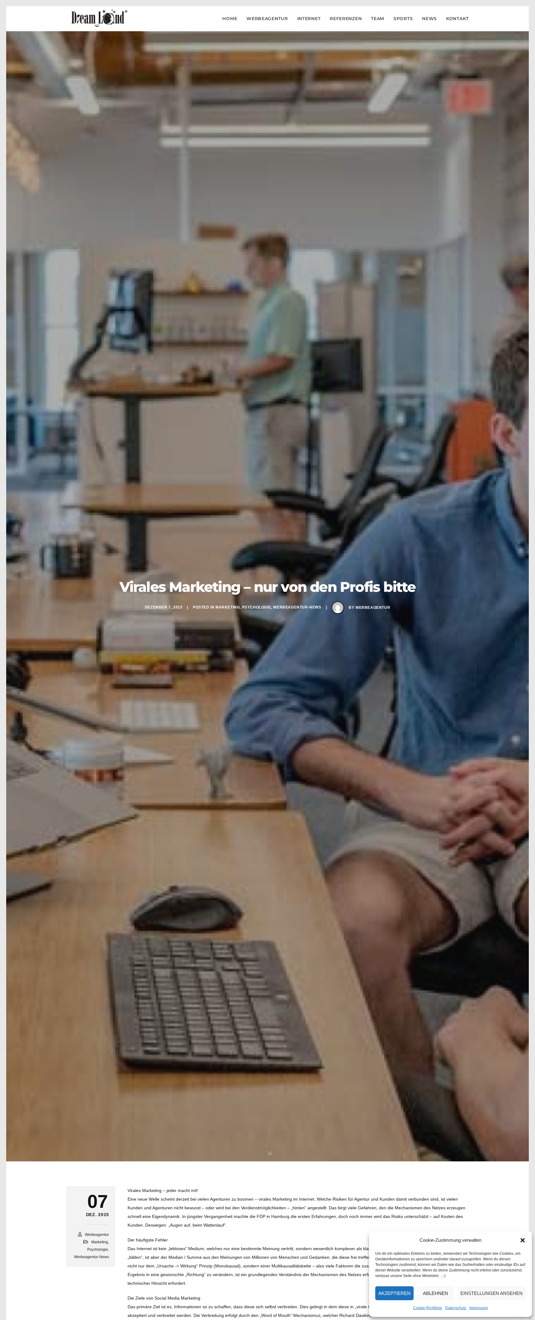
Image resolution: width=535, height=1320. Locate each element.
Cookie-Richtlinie (427, 1308)
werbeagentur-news (297, 607)
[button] (523, 1240)
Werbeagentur (372, 607)
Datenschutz (455, 1308)
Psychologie (256, 607)
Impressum (478, 1308)
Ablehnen (435, 1293)
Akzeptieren (394, 1293)
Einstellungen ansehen (491, 1293)
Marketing (227, 607)
